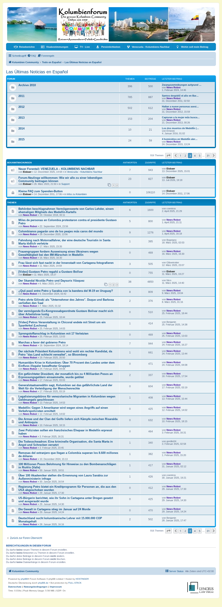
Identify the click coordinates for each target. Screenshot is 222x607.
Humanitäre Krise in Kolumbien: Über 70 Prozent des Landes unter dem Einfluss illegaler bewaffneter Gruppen (66, 364)
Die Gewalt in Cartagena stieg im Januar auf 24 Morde (54, 509)
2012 (21, 106)
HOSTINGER (82, 579)
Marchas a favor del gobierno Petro (42, 342)
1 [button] (180, 155)
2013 (21, 117)
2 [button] (185, 155)
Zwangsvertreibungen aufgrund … (181, 85)
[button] (168, 155)
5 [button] (199, 155)
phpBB (24, 579)
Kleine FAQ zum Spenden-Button (40, 191)
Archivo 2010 (27, 85)
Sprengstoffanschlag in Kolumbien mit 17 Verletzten (53, 333)
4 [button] (195, 155)
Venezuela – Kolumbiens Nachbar (84, 172)
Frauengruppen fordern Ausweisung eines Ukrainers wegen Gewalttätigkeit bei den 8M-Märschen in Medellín (58, 253)
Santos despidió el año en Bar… (180, 95)
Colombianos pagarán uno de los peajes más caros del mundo (60, 231)
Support (65, 184)
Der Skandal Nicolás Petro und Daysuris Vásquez (51, 280)
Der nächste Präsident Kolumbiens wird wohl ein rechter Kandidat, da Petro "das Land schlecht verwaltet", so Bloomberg (65, 353)
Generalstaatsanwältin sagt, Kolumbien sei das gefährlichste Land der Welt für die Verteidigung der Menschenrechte (65, 387)
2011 (21, 96)
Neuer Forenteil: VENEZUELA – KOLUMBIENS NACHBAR (56, 169)
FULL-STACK (75, 583)
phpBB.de (43, 583)
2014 (21, 128)
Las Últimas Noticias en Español (37, 71)
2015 (21, 139)
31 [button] (208, 155)
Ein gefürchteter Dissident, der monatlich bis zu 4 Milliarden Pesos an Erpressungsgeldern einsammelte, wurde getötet (65, 375)
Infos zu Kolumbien (77, 194)
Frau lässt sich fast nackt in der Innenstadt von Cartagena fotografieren (66, 262)
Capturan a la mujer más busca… (181, 117)
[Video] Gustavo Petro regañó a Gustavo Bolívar (50, 271)
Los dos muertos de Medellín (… (180, 128)
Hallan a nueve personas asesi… (180, 106)
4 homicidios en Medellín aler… (180, 139)
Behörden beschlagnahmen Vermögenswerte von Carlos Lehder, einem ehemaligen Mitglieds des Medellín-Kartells (66, 210)
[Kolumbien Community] (111, 24)
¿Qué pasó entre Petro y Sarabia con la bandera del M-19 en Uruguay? (65, 290)
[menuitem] (24, 47)
